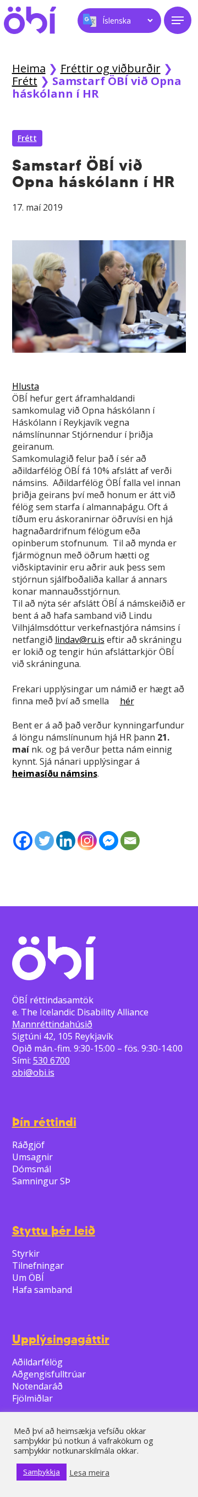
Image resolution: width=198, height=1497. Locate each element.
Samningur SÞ (41, 1181)
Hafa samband (42, 1290)
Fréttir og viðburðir (111, 68)
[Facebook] (22, 840)
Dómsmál (31, 1169)
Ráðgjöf (28, 1145)
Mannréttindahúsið (52, 1024)
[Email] (130, 840)
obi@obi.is (33, 1072)
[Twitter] (44, 840)
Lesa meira (89, 1472)
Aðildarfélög (37, 1362)
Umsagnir (32, 1157)
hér (127, 701)
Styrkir (26, 1253)
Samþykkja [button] (41, 1472)
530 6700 (51, 1060)
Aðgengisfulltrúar (49, 1374)
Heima (29, 68)
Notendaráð (37, 1386)
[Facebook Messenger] (108, 840)
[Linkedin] (65, 840)
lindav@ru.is (80, 640)
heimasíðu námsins (54, 773)
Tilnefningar (38, 1265)
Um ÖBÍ (28, 1278)
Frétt (24, 81)
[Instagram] (87, 840)
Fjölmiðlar (32, 1398)
